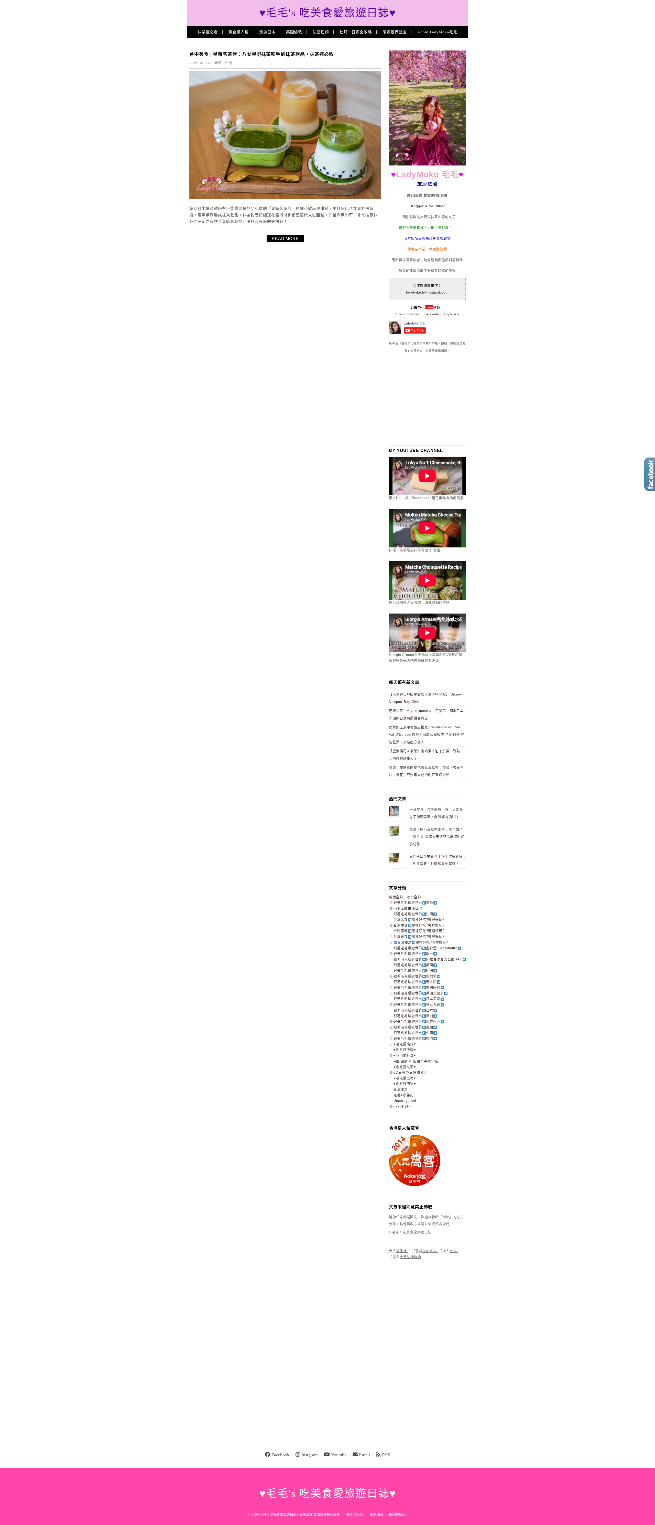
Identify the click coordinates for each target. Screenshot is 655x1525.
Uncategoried (405, 1101)
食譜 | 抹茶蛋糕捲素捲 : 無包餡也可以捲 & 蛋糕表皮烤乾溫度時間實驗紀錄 (436, 836)
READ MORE (285, 238)
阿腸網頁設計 (397, 1514)
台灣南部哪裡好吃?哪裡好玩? (419, 931)
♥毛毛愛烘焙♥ (405, 1044)
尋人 (453, 1251)
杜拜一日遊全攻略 (356, 32)
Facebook (280, 1454)
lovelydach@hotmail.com (427, 292)
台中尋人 (429, 1251)
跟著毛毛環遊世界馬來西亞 (417, 1021)
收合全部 (414, 897)
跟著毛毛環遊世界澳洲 (413, 1016)
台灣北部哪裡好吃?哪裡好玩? (419, 919)
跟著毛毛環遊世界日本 (413, 1010)
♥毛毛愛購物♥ (405, 1084)
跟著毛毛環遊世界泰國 (413, 1027)
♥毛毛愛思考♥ (405, 1078)
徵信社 (401, 1251)
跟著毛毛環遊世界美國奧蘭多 (419, 993)
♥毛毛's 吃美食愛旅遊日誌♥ (327, 13)
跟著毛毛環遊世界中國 (413, 1033)
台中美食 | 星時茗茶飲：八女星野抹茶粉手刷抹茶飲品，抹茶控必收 (261, 54)
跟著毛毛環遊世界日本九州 (417, 1005)
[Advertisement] (427, 399)
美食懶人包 (238, 32)
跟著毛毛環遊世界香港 (413, 1038)
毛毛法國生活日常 (408, 908)
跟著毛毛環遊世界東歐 (413, 903)
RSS (386, 1454)
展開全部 (396, 897)
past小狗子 (403, 1106)
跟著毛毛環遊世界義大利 (415, 982)
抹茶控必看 (208, 32)
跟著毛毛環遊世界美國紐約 (417, 987)
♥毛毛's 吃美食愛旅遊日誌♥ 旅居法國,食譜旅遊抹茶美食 (299, 1514)
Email (364, 1454)
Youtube (338, 1454)
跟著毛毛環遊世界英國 (413, 965)
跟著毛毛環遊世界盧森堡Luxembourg (425, 948)
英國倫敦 (294, 32)
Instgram (309, 1454)
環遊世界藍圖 (395, 32)
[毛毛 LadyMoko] (427, 164)
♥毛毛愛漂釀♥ (405, 1050)
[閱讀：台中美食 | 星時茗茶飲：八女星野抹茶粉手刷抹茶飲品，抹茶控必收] (285, 198)
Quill (359, 1514)
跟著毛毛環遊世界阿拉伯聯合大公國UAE (428, 959)
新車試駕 (401, 1089)
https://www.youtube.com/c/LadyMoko (427, 314)
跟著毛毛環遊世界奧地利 (415, 976)
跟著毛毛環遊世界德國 (413, 970)
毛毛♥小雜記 (404, 1095)
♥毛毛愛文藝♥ (405, 1067)
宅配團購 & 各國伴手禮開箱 (416, 1061)
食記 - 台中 (223, 63)
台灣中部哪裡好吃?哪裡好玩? (419, 925)
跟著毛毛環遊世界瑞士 (413, 954)
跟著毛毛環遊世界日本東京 (417, 999)
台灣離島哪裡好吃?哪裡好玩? (422, 942)
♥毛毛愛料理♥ (405, 1055)
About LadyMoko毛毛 (437, 32)
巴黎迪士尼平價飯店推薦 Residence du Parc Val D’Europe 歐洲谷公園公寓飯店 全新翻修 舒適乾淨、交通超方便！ (426, 734)
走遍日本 (267, 32)
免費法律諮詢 (410, 1257)
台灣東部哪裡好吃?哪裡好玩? (419, 936)
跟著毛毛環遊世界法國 (413, 914)
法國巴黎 (321, 32)
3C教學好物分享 (410, 1072)
